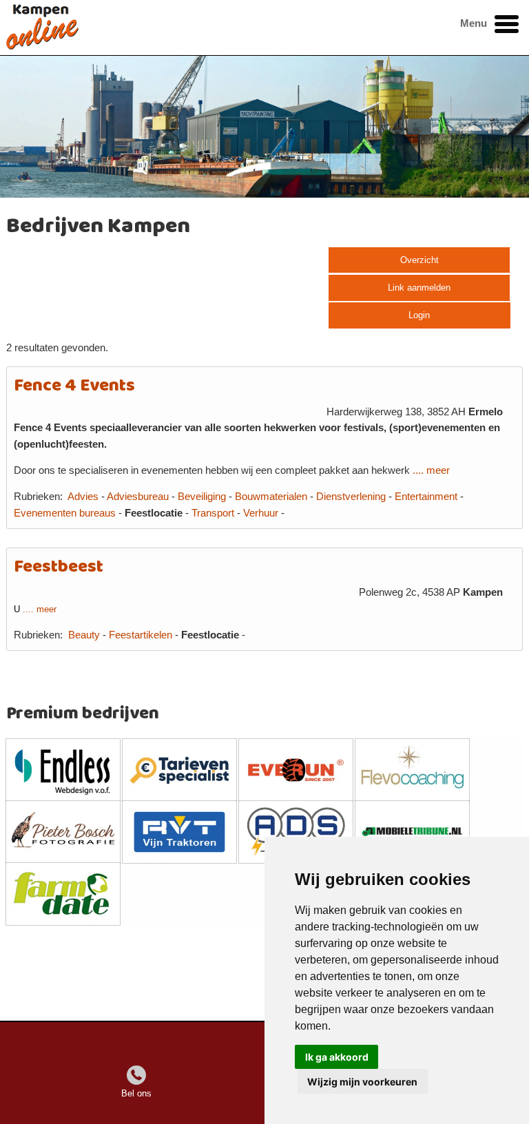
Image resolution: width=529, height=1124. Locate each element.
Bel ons (136, 1093)
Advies (83, 496)
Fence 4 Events (74, 386)
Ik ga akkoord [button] (337, 1057)
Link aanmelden (419, 287)
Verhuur (260, 513)
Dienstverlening (351, 496)
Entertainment (426, 496)
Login (419, 315)
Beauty (85, 635)
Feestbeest (58, 567)
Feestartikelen (140, 635)
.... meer (431, 470)
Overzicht (419, 260)
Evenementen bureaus (65, 513)
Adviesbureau (138, 496)
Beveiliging (202, 496)
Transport (212, 513)
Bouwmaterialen (271, 496)
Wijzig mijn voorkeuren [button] (362, 1081)
